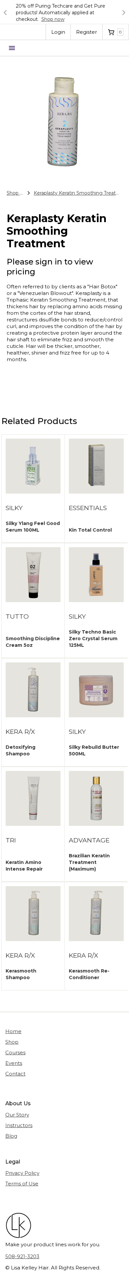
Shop (12, 1042)
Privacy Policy (22, 1173)
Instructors (18, 1125)
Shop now (52, 19)
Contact (15, 1074)
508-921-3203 (22, 1256)
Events (13, 1063)
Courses (15, 1052)
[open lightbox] (64, 117)
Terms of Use (21, 1183)
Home (13, 1031)
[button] (13, 13)
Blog (11, 1136)
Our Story (17, 1115)
